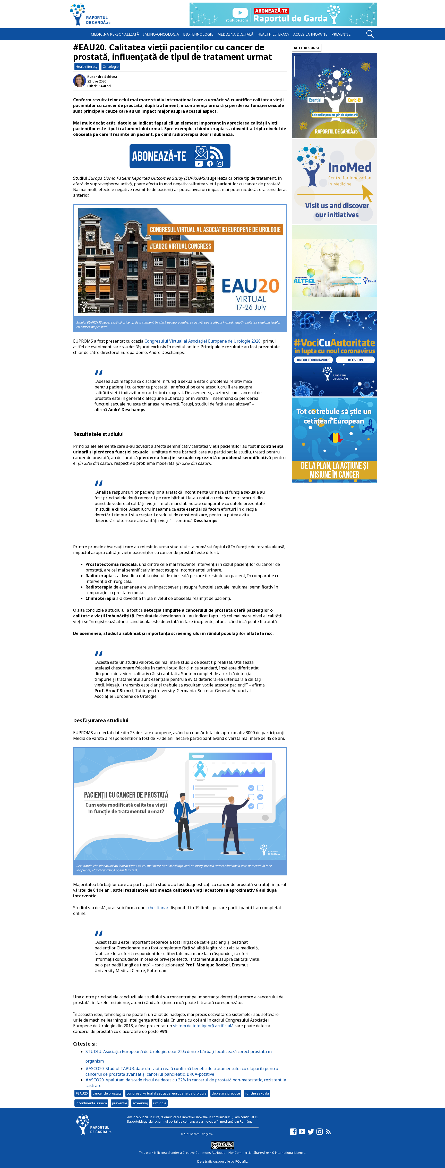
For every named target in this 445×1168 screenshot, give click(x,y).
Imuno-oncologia (161, 34)
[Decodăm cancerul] (334, 223)
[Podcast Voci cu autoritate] (334, 395)
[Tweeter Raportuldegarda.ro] (311, 1134)
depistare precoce (226, 1093)
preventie (119, 1103)
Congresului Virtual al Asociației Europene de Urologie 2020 (202, 341)
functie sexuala (257, 1093)
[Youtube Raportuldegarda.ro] (302, 1134)
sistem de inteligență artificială (203, 1026)
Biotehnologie (198, 34)
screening (140, 1103)
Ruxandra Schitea (102, 76)
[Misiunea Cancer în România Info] (334, 481)
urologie (159, 1103)
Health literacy (273, 34)
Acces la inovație (310, 34)
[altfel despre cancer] (334, 309)
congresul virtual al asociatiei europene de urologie (167, 1093)
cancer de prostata (107, 1093)
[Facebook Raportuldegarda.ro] (293, 1134)
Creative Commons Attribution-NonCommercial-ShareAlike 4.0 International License (244, 1152)
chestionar (158, 907)
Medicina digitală (235, 34)
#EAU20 (82, 1093)
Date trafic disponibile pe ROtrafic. (222, 1161)
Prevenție (340, 34)
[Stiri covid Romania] (334, 137)
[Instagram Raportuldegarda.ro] (319, 1134)
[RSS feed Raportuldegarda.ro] (328, 1134)
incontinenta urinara (91, 1103)
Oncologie (111, 66)
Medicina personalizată (115, 34)
